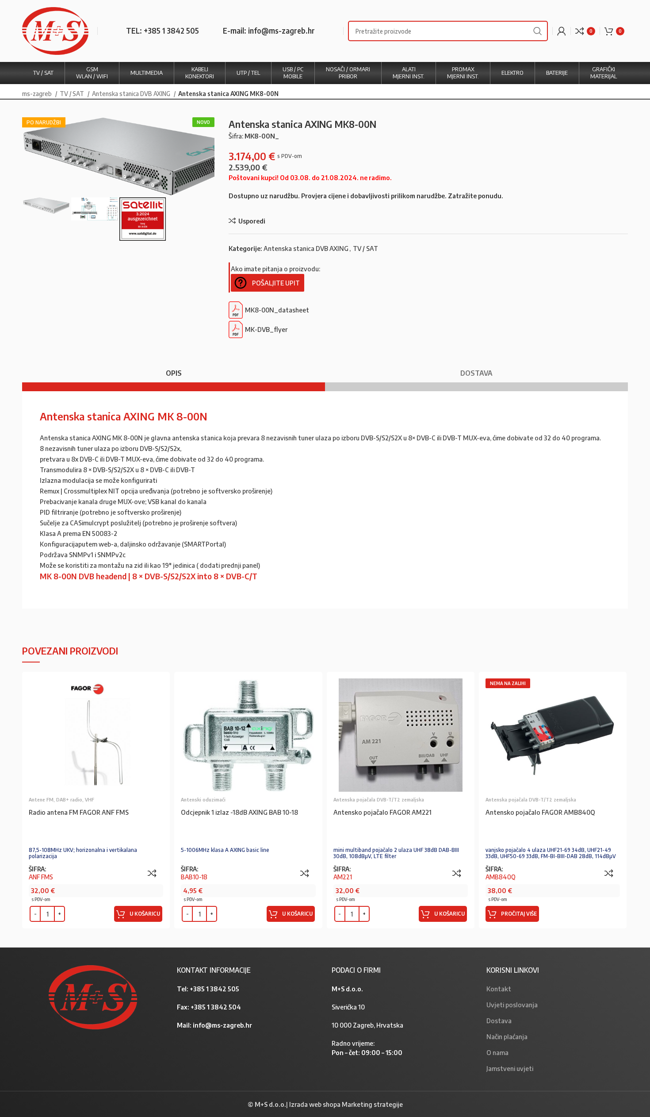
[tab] (173, 368)
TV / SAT (72, 93)
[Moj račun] (561, 31)
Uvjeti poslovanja (512, 1005)
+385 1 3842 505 (214, 989)
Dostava (499, 1021)
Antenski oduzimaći (203, 799)
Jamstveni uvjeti (509, 1068)
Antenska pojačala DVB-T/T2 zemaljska (378, 799)
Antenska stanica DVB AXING (132, 93)
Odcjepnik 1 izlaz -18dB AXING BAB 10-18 (239, 812)
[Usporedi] (152, 873)
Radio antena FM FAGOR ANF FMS (79, 812)
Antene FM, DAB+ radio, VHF (61, 799)
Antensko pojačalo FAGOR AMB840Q (540, 812)
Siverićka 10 (348, 1007)
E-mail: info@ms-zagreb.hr (269, 30)
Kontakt (498, 989)
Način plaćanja (507, 1036)
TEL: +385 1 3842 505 (162, 30)
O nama (497, 1052)
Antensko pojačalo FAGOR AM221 (382, 812)
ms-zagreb (37, 93)
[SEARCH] (538, 31)
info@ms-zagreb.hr (222, 1025)
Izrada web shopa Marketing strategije (346, 1104)
